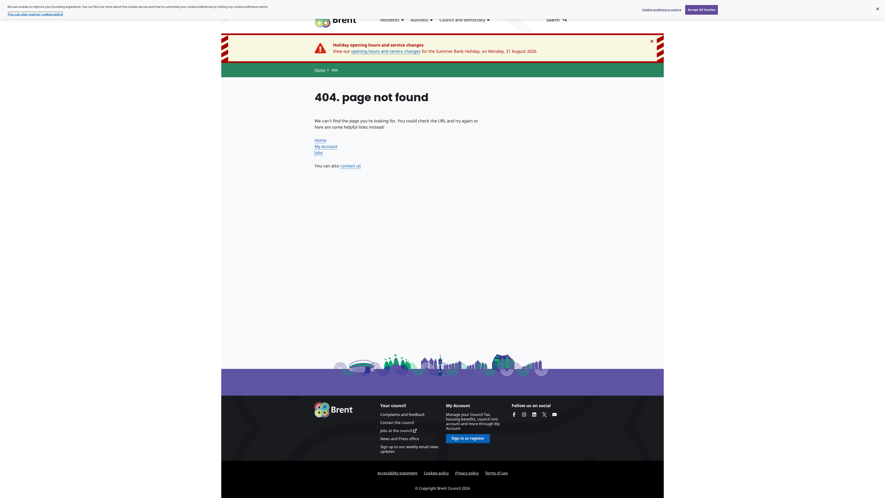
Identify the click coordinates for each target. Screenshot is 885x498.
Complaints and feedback (402, 414)
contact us (350, 166)
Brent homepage (334, 410)
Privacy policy (467, 473)
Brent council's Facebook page (514, 414)
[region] (442, 9)
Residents (389, 20)
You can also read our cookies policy (35, 14)
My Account (326, 146)
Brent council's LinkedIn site (534, 414)
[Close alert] (651, 41)
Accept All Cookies (701, 10)
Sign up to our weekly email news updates (409, 449)
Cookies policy (436, 473)
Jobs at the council (396, 430)
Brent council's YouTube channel (554, 414)
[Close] (878, 9)
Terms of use (496, 473)
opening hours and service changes (386, 51)
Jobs (319, 152)
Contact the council (397, 422)
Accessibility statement (397, 473)
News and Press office (399, 438)
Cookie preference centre (661, 10)
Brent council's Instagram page (524, 414)
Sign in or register (467, 438)
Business (419, 20)
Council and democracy (462, 20)
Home (320, 70)
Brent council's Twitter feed (544, 414)
